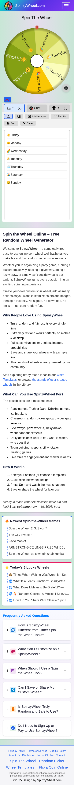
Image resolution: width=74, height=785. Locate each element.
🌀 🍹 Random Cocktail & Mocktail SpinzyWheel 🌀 (39, 593)
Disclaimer (28, 755)
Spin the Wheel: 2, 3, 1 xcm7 (28, 528)
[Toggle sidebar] (7, 99)
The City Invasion (20, 534)
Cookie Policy (58, 750)
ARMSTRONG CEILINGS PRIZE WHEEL (37, 547)
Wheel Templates (20, 767)
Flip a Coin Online (53, 767)
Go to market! (18, 541)
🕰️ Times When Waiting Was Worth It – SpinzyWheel (39, 574)
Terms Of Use (45, 755)
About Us (14, 755)
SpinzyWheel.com (30, 6)
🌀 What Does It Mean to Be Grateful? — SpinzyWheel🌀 (39, 587)
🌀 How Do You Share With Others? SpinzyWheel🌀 (39, 600)
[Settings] (66, 88)
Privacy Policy (16, 750)
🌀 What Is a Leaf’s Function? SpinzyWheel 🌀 (39, 581)
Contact (60, 755)
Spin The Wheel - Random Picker (37, 761)
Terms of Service (37, 750)
